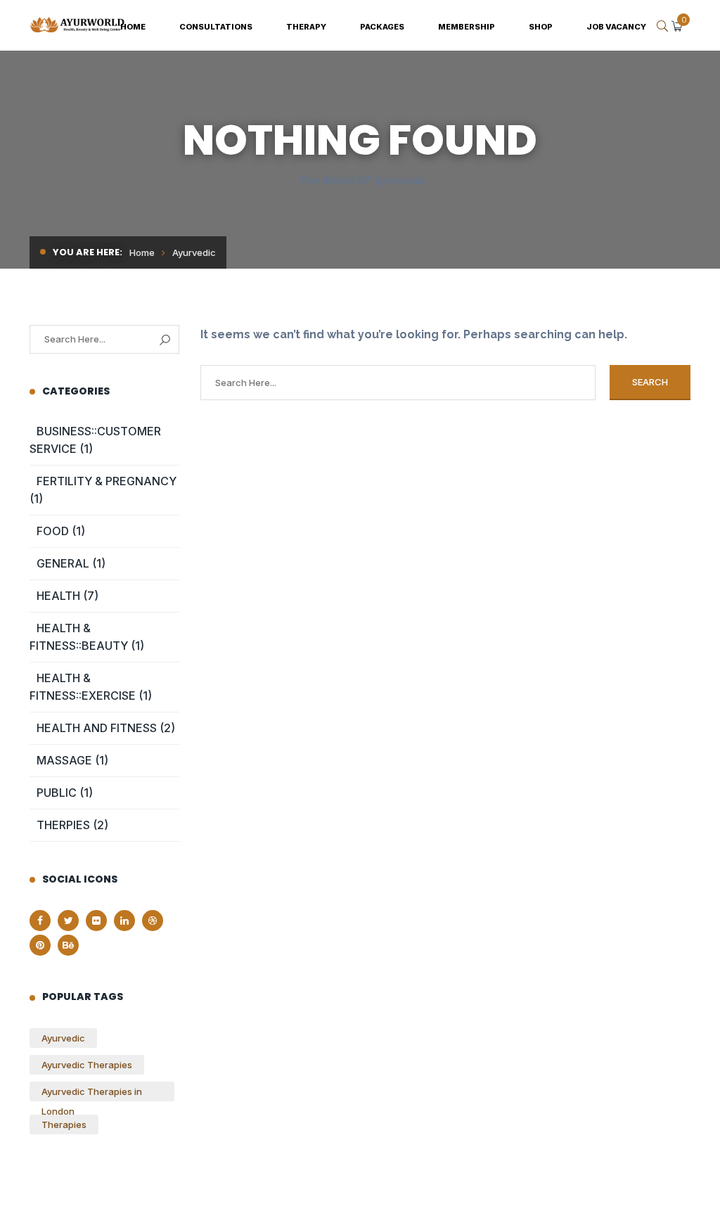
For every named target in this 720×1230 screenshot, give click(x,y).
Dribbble (152, 920)
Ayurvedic (63, 1038)
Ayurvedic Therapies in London (91, 1093)
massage (64, 760)
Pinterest (40, 945)
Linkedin (124, 920)
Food (53, 531)
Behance (68, 945)
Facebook (40, 920)
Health (58, 596)
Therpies (63, 825)
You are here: (87, 252)
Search (164, 340)
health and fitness (97, 728)
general (63, 563)
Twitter (68, 920)
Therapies (63, 1124)
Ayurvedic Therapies (86, 1064)
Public (57, 793)
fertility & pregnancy (106, 481)
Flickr (96, 920)
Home (142, 252)
